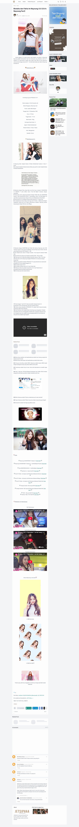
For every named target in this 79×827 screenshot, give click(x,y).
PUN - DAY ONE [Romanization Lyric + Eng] (59, 126)
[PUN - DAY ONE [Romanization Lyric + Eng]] (52, 128)
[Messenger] (39, 708)
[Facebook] (42, 708)
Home (19, 1)
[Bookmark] (14, 708)
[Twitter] (44, 708)
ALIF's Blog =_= (30, 698)
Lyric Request (40, 1)
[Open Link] (65, 1)
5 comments (21, 708)
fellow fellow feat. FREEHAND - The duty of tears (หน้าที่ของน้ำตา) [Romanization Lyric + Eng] (60, 121)
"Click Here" (38, 460)
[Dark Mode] (58, 1)
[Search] (63, 1)
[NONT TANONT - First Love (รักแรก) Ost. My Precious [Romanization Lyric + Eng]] (52, 134)
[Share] (46, 708)
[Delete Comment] (46, 756)
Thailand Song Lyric (31, 1)
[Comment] (46, 727)
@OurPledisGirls (27, 695)
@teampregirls (34, 695)
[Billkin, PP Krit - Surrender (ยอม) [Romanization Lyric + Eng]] (52, 116)
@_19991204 (41, 695)
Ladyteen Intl (21, 695)
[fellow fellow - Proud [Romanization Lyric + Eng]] (58, 106)
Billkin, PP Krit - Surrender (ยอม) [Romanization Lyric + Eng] (60, 114)
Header (24, 1)
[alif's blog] (14, 1)
